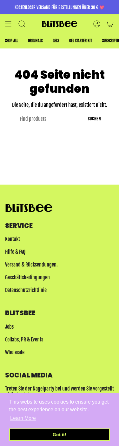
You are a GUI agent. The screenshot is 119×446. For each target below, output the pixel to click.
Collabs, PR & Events (24, 339)
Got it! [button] (59, 434)
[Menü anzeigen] (8, 23)
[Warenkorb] (110, 23)
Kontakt (12, 239)
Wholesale (14, 352)
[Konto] (97, 23)
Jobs (9, 327)
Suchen (94, 118)
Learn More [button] (23, 418)
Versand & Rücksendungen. (31, 264)
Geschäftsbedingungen (27, 277)
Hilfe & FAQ (15, 252)
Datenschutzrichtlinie (26, 290)
